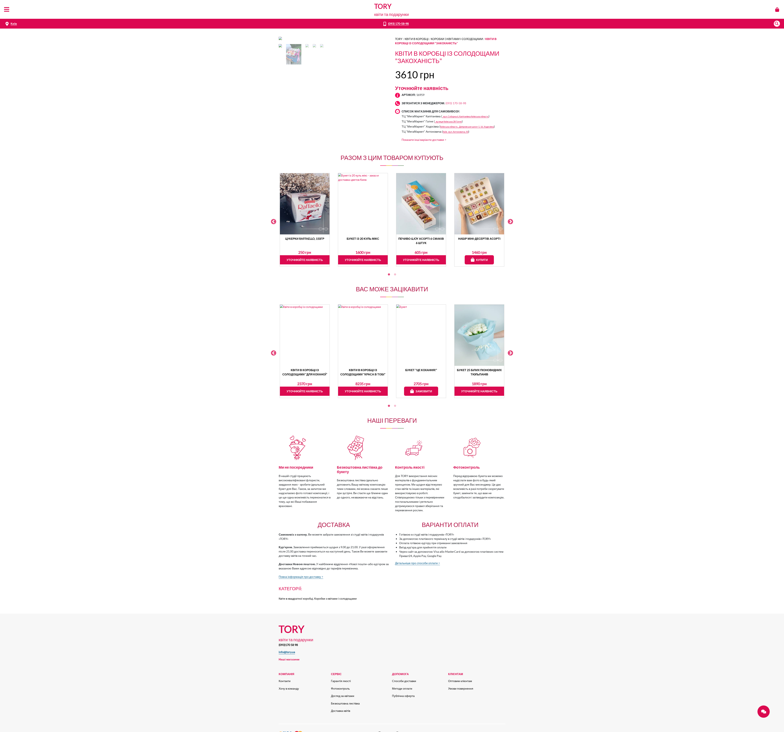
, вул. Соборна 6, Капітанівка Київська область (465, 116)
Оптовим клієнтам (460, 681)
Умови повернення (460, 688)
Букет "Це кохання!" (421, 370)
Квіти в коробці (417, 39)
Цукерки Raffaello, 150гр (304, 238)
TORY (398, 39)
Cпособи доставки (404, 681)
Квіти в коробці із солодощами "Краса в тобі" (362, 372)
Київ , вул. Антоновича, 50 (455, 131)
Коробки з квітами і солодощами (457, 39)
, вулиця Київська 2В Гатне (448, 121)
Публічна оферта (403, 696)
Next (510, 222)
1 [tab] (389, 275)
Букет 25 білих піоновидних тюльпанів (479, 372)
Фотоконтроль (340, 688)
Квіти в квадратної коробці (296, 598)
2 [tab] (395, 275)
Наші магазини (289, 659)
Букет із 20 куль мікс (363, 238)
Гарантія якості (341, 681)
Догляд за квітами (342, 696)
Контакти (285, 681)
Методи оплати (402, 688)
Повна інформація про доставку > (301, 576)
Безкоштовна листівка (345, 703)
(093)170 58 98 (288, 645)
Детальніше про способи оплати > (417, 563)
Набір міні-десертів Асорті (479, 238)
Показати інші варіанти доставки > (424, 139)
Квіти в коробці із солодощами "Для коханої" (304, 372)
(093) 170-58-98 (398, 23)
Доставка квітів (340, 710)
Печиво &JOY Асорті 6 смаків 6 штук (421, 241)
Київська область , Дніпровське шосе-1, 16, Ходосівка (467, 126)
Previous (274, 222)
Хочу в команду (289, 688)
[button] (777, 24)
